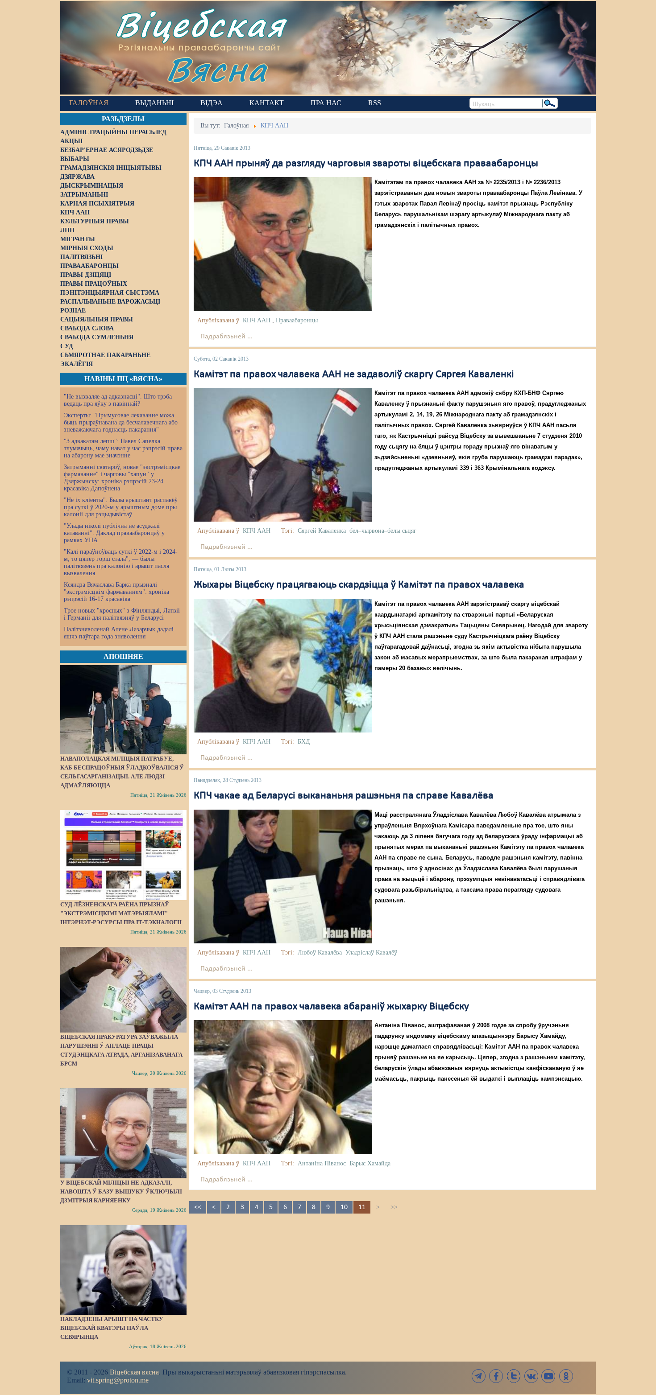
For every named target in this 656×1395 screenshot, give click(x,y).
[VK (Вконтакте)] (531, 1376)
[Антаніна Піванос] (283, 1086)
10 (344, 1207)
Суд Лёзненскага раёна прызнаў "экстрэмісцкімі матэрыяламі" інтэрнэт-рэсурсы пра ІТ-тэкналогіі (121, 913)
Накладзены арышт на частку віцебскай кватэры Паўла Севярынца (111, 1328)
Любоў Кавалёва (320, 952)
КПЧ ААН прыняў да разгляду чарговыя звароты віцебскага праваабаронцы (366, 163)
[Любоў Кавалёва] (283, 876)
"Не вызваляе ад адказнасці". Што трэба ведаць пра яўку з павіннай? (118, 400)
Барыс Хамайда (369, 1163)
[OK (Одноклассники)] (565, 1376)
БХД (304, 741)
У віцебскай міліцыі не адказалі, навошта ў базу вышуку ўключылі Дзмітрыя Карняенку (121, 1191)
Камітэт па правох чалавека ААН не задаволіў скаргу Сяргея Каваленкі (354, 374)
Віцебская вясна (134, 1372)
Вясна (216, 68)
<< (197, 1207)
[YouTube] (548, 1376)
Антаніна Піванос (322, 1163)
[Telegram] (478, 1376)
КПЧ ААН (256, 320)
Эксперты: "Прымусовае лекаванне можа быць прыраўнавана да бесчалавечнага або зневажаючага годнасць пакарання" (121, 422)
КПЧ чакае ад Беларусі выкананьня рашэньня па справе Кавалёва (344, 795)
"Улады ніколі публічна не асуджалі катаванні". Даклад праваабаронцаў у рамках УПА (114, 533)
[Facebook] (496, 1376)
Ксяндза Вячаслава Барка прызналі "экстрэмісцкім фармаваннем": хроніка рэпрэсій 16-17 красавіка (116, 591)
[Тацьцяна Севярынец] (283, 665)
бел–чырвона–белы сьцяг (382, 530)
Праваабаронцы (297, 320)
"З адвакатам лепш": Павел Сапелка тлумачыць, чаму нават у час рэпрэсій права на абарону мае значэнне (123, 448)
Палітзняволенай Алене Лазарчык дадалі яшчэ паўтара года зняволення (119, 633)
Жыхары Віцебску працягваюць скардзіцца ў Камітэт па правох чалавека (359, 585)
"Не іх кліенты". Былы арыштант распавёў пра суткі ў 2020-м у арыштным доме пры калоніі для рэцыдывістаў (121, 507)
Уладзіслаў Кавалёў (371, 952)
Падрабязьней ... (226, 336)
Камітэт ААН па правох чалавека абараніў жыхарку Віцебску (331, 1006)
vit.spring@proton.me (118, 1380)
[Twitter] (513, 1376)
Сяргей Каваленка (322, 530)
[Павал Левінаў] (283, 243)
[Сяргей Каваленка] (283, 454)
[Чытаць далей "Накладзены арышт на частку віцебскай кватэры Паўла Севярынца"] (123, 1269)
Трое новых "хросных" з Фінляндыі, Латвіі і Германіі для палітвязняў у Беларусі (122, 614)
